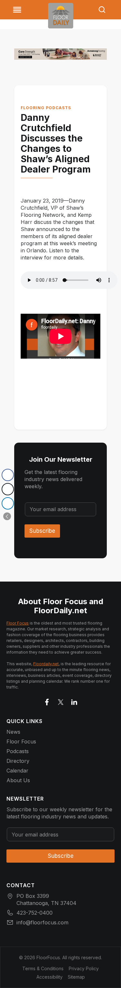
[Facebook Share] (8, 475)
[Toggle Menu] (17, 9)
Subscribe (42, 531)
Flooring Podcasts (46, 107)
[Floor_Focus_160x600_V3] (60, 54)
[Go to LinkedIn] (74, 700)
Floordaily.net (46, 663)
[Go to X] (60, 700)
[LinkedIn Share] (8, 503)
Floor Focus (17, 623)
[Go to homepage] (60, 15)
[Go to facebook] (47, 700)
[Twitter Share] (8, 489)
